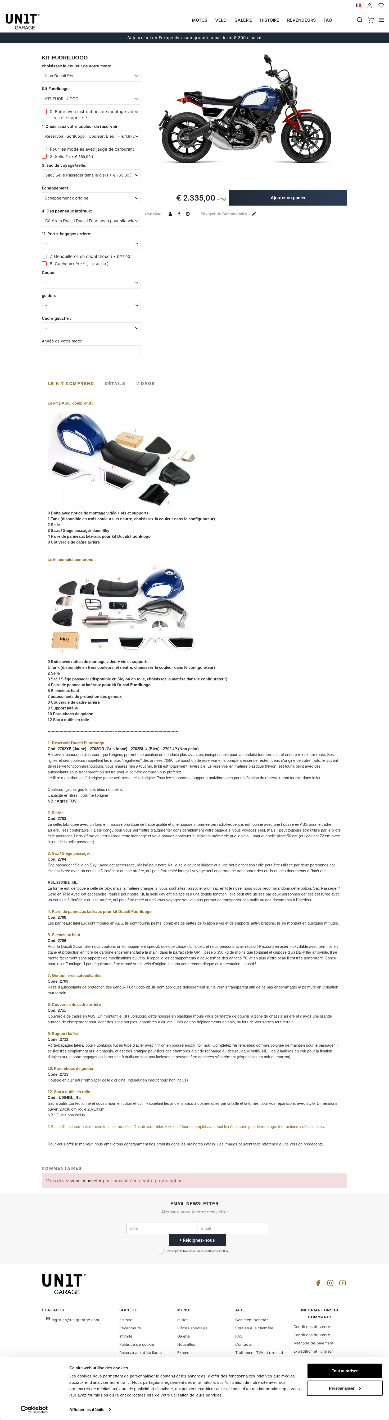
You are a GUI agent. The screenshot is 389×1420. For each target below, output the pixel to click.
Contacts (243, 1344)
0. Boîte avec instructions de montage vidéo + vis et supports (94, 114)
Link (226, 1250)
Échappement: (55, 188)
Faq (328, 20)
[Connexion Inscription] (369, 5)
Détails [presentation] (115, 383)
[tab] (71, 383)
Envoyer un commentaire (224, 213)
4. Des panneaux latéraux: (67, 211)
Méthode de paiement (313, 1343)
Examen (184, 1352)
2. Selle (71, 156)
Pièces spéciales (192, 1328)
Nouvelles (186, 1344)
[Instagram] (329, 1284)
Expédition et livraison (313, 1351)
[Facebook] (317, 1284)
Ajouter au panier (288, 197)
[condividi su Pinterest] (187, 213)
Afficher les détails (86, 1409)
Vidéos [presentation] (145, 383)
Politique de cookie (136, 1344)
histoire (269, 20)
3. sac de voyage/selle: (64, 165)
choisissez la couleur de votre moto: (76, 65)
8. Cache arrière (79, 263)
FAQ (239, 1336)
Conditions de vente (311, 1326)
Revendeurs (301, 20)
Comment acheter (251, 1319)
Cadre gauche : (56, 318)
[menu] (381, 20)
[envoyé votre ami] (170, 213)
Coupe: (48, 272)
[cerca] (359, 20)
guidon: (49, 295)
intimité (126, 1336)
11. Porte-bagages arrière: (66, 233)
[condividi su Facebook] (179, 213)
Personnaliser (342, 1388)
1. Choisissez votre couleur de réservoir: (80, 126)
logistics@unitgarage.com (75, 1319)
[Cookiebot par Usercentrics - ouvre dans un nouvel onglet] (34, 1410)
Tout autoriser (345, 1370)
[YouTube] (341, 1284)
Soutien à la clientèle (254, 1328)
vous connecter (87, 1180)
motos (199, 20)
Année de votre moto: (62, 341)
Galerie (243, 20)
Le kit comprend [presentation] (71, 383)
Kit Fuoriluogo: (56, 88)
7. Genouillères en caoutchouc (91, 256)
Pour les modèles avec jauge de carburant (92, 149)
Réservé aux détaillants (140, 1352)
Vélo (221, 20)
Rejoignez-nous (198, 1240)
